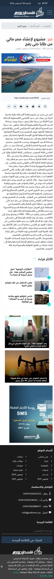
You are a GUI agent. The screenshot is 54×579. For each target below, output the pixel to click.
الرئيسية (46, 25)
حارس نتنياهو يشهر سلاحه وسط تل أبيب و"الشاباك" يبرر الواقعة (20, 298)
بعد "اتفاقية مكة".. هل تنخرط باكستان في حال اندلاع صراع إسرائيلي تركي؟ (27, 344)
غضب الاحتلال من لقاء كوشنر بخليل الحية (18, 283)
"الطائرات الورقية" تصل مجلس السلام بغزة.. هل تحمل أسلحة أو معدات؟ (20, 272)
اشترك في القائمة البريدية (27, 540)
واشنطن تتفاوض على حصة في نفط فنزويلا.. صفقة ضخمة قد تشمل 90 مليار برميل (28, 379)
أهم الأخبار (34, 25)
